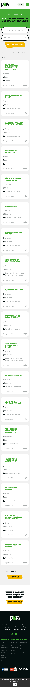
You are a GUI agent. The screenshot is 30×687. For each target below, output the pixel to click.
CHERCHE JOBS (15, 45)
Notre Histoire (23, 642)
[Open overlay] (27, 4)
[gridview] (2, 57)
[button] (20, 4)
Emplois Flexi (4, 660)
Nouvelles (13, 653)
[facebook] (16, 634)
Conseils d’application (4, 646)
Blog (21, 648)
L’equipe (22, 645)
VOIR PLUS (15, 577)
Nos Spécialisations (14, 646)
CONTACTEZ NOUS (15, 602)
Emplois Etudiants (3, 656)
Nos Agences (23, 652)
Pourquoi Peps (14, 642)
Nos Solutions (14, 650)
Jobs (2, 642)
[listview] (5, 57)
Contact (22, 655)
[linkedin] (12, 634)
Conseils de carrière (4, 651)
